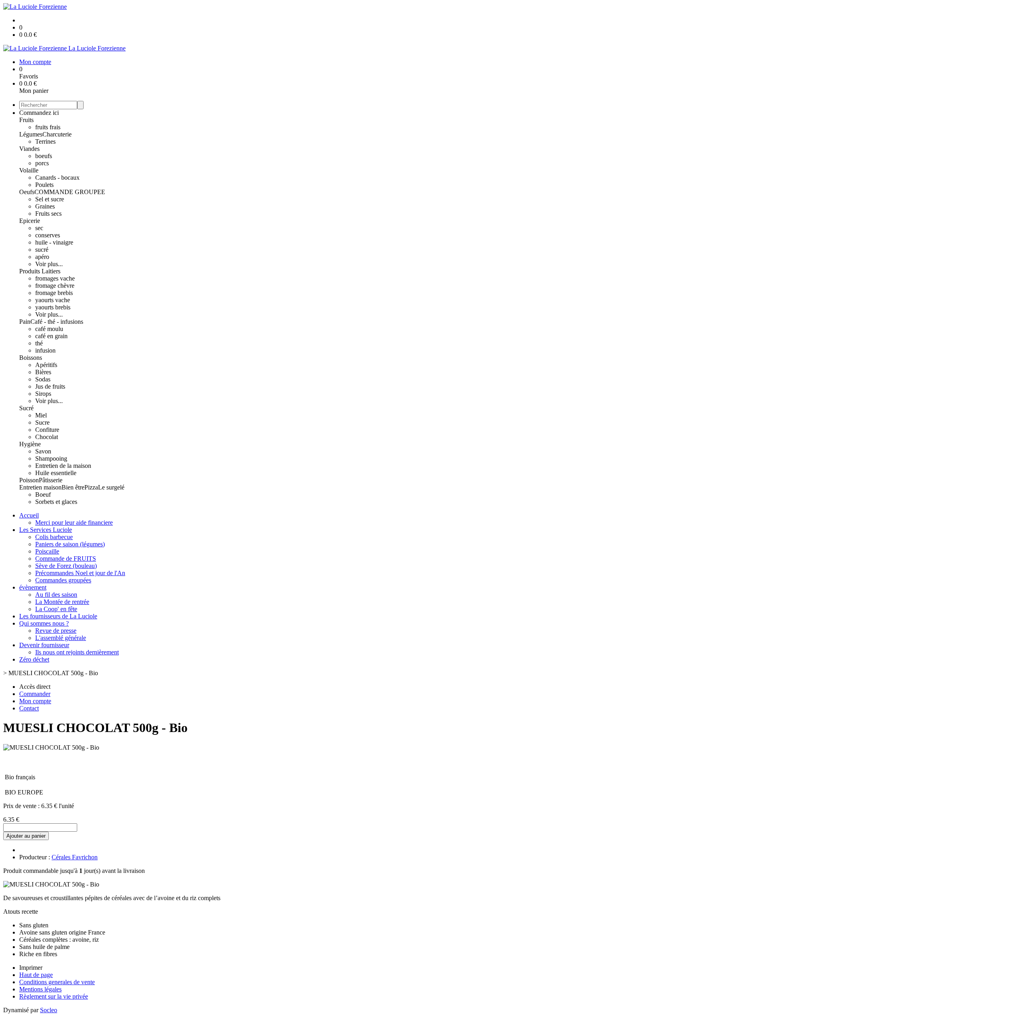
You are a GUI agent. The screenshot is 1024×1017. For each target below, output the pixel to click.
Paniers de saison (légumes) (70, 544)
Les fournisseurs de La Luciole (58, 616)
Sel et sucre (49, 199)
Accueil (29, 515)
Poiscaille (47, 551)
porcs (42, 163)
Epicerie (29, 220)
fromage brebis (54, 292)
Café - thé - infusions (56, 321)
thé (39, 343)
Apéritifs (46, 364)
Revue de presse (55, 630)
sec (39, 228)
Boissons (30, 357)
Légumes (30, 134)
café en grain (51, 336)
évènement (32, 587)
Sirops (43, 393)
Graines (45, 206)
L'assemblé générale (60, 637)
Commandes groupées (63, 580)
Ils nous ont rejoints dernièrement (77, 652)
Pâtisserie (50, 480)
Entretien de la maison (63, 465)
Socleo (48, 1010)
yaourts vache (52, 300)
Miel (41, 415)
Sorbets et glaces (56, 501)
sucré (41, 249)
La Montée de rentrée (62, 601)
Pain (24, 321)
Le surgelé (111, 487)
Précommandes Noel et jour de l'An (80, 573)
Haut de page (36, 974)
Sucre (42, 422)
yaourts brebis (52, 307)
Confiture (47, 429)
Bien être (73, 487)
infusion (45, 350)
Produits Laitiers (39, 271)
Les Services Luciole (45, 529)
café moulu (49, 328)
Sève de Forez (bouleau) (66, 565)
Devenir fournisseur (44, 645)
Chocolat (46, 436)
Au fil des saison (56, 594)
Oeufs (26, 192)
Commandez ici (39, 112)
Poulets (44, 184)
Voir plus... (49, 264)
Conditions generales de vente (57, 982)
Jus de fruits (50, 386)
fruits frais (47, 127)
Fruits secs (48, 213)
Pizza (91, 487)
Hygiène (30, 444)
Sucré (26, 408)
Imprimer (30, 967)
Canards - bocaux (57, 177)
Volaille (28, 170)
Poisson (29, 480)
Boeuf (43, 494)
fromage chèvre (54, 285)
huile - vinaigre (54, 242)
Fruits (26, 119)
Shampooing (51, 458)
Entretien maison (40, 487)
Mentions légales (40, 989)
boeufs (43, 155)
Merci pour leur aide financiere (74, 522)
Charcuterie (57, 134)
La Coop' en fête (56, 609)
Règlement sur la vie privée (53, 996)
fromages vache (55, 278)
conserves (47, 235)
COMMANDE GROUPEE (69, 192)
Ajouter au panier (26, 836)
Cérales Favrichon (75, 857)
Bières (43, 372)
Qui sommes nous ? (44, 623)
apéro (42, 256)
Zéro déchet (34, 659)
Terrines (45, 141)
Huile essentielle (55, 472)
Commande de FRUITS (65, 558)
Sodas (42, 379)
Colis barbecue (54, 537)
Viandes (29, 148)
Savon (43, 451)
